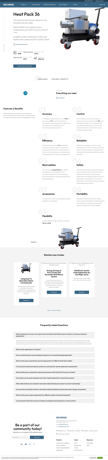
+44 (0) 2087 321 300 (88, 0)
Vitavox (76, 448)
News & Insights (63, 4)
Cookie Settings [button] (93, 457)
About (75, 443)
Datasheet (61, 98)
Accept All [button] (100, 457)
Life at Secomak (78, 450)
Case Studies (90, 443)
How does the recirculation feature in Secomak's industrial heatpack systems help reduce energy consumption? (51, 389)
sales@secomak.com (99, 0)
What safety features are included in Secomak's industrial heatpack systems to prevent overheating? (48, 384)
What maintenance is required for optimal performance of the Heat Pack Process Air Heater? (45, 372)
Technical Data (36, 4)
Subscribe (36, 437)
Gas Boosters (59, 450)
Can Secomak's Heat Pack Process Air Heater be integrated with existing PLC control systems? (46, 401)
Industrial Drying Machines (63, 448)
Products (23, 4)
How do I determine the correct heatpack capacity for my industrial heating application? (44, 355)
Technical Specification (22, 44)
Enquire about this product (25, 66)
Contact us (34, 242)
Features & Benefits (60, 79)
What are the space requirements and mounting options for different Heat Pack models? (44, 361)
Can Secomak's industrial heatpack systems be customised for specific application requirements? (46, 366)
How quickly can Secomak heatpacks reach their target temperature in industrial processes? (45, 378)
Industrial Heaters (60, 445)
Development (77, 445)
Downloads (43, 79)
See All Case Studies (54, 310)
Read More (26, 300)
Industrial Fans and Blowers (63, 443)
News (88, 445)
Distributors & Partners (49, 4)
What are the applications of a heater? (28, 349)
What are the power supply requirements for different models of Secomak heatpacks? (43, 395)
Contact (75, 4)
